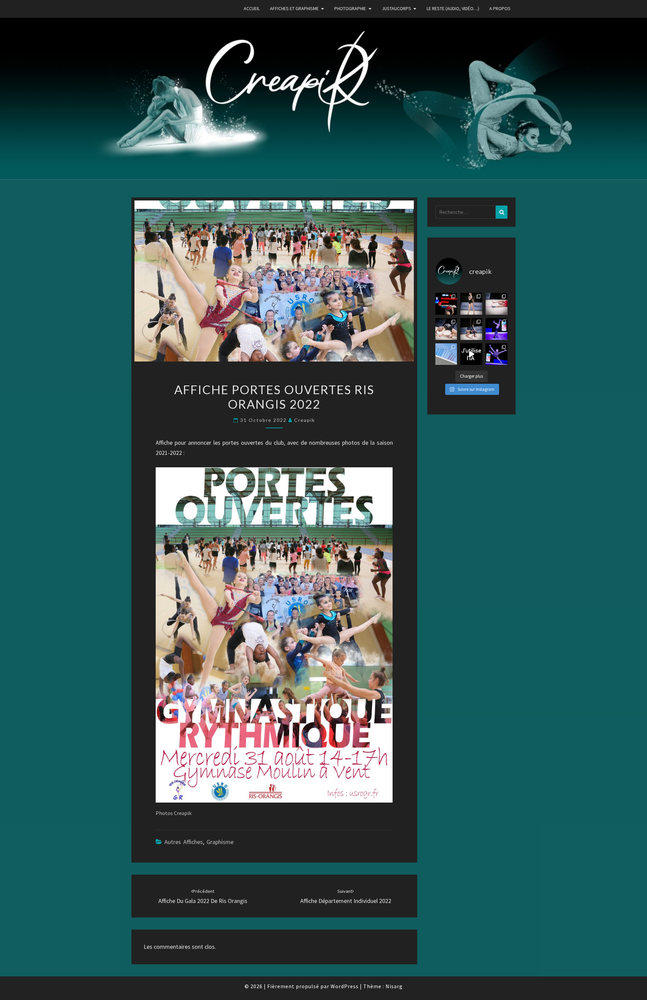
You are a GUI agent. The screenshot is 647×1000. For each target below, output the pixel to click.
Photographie (350, 8)
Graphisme (220, 842)
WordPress (345, 986)
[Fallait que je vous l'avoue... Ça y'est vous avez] (471, 354)
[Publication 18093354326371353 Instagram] (496, 354)
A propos (500, 8)
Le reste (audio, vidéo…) (453, 8)
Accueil (252, 8)
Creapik (304, 420)
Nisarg (394, 986)
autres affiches (183, 842)
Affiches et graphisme (294, 8)
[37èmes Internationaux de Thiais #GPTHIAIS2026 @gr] (446, 304)
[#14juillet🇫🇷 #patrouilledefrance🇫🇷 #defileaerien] (446, 354)
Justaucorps (396, 8)
